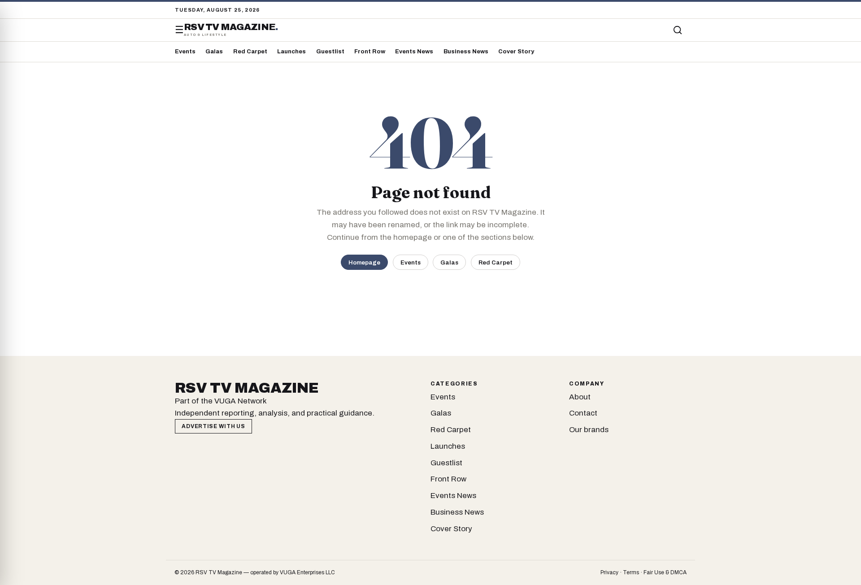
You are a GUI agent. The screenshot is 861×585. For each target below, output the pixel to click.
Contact (583, 413)
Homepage (364, 262)
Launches (291, 51)
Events (185, 51)
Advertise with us (213, 426)
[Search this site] (677, 30)
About (580, 397)
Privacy (609, 572)
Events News (414, 51)
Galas (214, 51)
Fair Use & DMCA (665, 572)
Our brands (589, 429)
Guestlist (330, 51)
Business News (466, 51)
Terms (631, 572)
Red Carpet (250, 51)
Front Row (369, 51)
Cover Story (516, 51)
